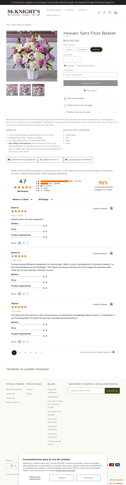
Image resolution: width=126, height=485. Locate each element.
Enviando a (72, 70)
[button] (70, 10)
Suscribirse (112, 391)
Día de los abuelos (14, 389)
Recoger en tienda (86, 65)
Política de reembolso (52, 428)
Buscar (30, 389)
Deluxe (96, 49)
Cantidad (67, 55)
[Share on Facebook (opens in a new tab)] (19, 243)
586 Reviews (25, 191)
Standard (82, 49)
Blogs (29, 393)
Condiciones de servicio (54, 442)
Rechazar (88, 478)
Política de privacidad (65, 470)
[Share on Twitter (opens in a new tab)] (23, 243)
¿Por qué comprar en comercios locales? (55, 404)
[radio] (63, 181)
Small (69, 49)
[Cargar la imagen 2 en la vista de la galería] (25, 90)
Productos (10, 398)
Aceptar (61, 478)
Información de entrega (54, 413)
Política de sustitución (52, 435)
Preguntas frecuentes (52, 390)
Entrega (70, 65)
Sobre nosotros (12, 402)
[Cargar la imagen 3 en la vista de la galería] (38, 90)
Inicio (8, 25)
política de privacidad (52, 420)
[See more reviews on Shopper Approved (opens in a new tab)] (27, 243)
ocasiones (10, 393)
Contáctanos (53, 397)
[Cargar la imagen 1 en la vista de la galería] (12, 90)
